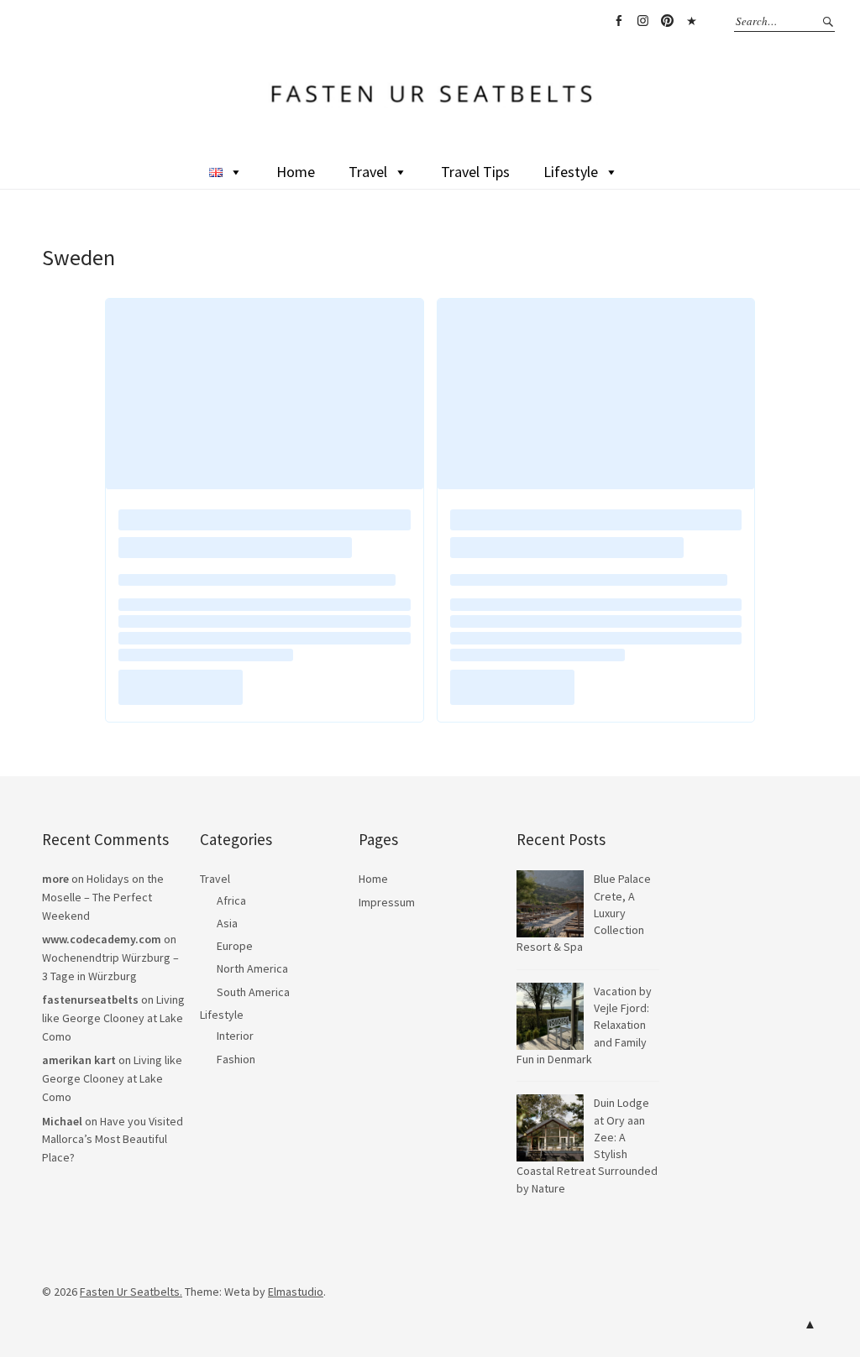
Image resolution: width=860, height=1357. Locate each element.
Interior (235, 1035)
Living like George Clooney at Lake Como (113, 1017)
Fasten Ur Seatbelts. (131, 1291)
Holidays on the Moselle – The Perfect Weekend (103, 896)
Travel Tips (475, 171)
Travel (368, 171)
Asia (227, 923)
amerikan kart (79, 1059)
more (55, 878)
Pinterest (666, 21)
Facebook (618, 21)
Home (295, 171)
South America (253, 991)
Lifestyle (570, 171)
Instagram (642, 21)
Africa (231, 900)
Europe (235, 945)
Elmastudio (295, 1291)
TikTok (691, 21)
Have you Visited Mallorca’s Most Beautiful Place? (112, 1139)
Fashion (236, 1059)
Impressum (387, 902)
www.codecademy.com (101, 939)
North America (252, 968)
